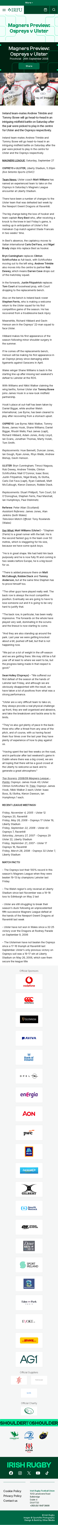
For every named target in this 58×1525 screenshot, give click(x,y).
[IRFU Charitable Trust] (29, 1410)
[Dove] (29, 1246)
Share (29, 66)
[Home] (15, 10)
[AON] (29, 1114)
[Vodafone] (29, 982)
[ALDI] (29, 1151)
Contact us (10, 1500)
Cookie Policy (12, 1491)
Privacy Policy (12, 1496)
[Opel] (29, 1076)
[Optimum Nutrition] (29, 1227)
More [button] (28, 2)
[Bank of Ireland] (29, 1057)
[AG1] (29, 1359)
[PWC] (29, 1133)
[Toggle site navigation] (4, 10)
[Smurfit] (29, 1208)
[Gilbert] (29, 1189)
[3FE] (19, 1380)
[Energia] (29, 1095)
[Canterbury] (29, 1000)
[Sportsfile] (29, 1393)
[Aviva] (29, 1038)
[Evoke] (29, 1321)
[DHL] (29, 1340)
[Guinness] (29, 1019)
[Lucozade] (29, 1170)
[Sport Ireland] (29, 1265)
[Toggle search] (54, 10)
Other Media (48, 1520)
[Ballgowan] (29, 1284)
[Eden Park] (29, 1302)
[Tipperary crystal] (39, 1380)
